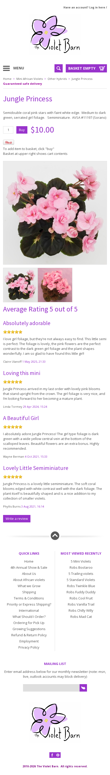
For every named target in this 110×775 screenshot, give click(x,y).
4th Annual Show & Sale (28, 567)
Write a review (17, 518)
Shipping (29, 592)
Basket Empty (81, 68)
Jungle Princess (82, 79)
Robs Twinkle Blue (81, 586)
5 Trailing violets (81, 573)
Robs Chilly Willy (81, 610)
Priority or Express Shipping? (29, 604)
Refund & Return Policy (29, 635)
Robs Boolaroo (81, 567)
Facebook (52, 755)
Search (58, 68)
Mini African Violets (29, 79)
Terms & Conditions (29, 598)
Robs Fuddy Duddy (81, 592)
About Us (29, 573)
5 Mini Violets (81, 561)
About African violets (29, 579)
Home (7, 79)
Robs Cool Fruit (81, 598)
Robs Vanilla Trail (81, 604)
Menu (18, 68)
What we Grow (29, 586)
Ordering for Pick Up (29, 622)
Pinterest (58, 755)
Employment (29, 641)
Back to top (55, 536)
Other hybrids (57, 79)
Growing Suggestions (29, 629)
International (29, 610)
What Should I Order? (29, 616)
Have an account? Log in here (84, 7)
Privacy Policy (28, 647)
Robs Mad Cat (81, 616)
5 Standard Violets (81, 579)
